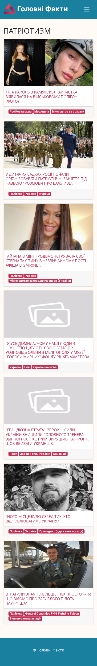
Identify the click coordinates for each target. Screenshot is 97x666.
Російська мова (21, 111)
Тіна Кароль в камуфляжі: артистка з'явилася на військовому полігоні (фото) (42, 97)
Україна (30, 193)
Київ (27, 367)
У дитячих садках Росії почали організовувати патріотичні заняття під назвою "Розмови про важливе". (46, 179)
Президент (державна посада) (61, 531)
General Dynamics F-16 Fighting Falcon (52, 613)
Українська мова (45, 367)
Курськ (44, 193)
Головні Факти (42, 8)
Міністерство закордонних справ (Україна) (40, 280)
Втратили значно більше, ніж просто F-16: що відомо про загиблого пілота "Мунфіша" (48, 599)
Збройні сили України (35, 454)
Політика (16, 193)
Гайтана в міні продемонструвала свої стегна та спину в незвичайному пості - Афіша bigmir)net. (47, 261)
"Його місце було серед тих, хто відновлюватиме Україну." (38, 519)
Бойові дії (59, 454)
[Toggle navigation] (86, 9)
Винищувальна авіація (25, 618)
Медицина (41, 111)
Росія (13, 454)
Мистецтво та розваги (68, 111)
